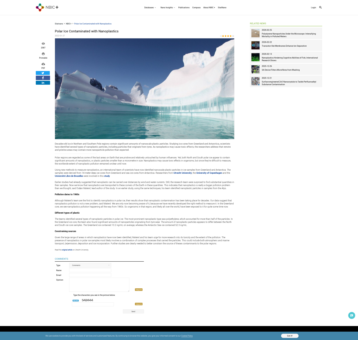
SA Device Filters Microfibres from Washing (281, 70)
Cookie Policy (187, 335)
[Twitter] (43, 73)
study (107, 175)
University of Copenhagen (209, 172)
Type (58, 265)
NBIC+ (68, 23)
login (313, 8)
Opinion (59, 279)
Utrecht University (183, 172)
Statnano (59, 23)
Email (58, 275)
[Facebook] (43, 78)
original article (67, 250)
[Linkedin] (43, 83)
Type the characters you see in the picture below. (94, 295)
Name (58, 270)
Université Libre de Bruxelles (69, 175)
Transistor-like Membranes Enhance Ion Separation (284, 46)
